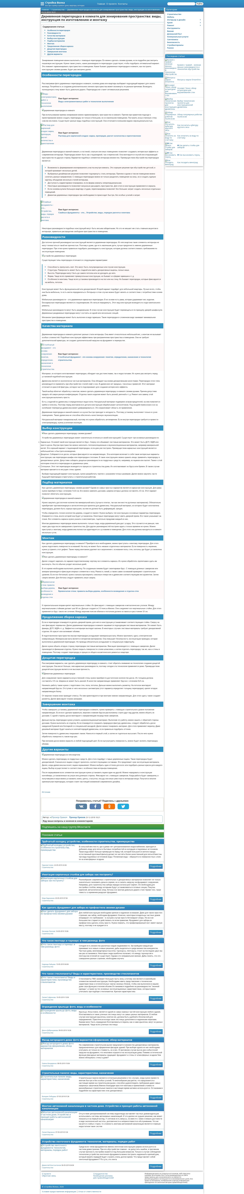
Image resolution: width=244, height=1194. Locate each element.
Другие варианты (54, 54)
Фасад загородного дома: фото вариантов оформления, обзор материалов (87, 1039)
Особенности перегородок (58, 30)
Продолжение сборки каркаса (60, 46)
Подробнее (155, 866)
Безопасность (173, 42)
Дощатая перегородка (57, 49)
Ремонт (170, 25)
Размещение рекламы (103, 1176)
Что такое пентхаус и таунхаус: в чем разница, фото (73, 940)
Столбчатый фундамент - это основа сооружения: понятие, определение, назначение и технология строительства (104, 358)
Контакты (122, 3)
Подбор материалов (56, 41)
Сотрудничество (100, 1174)
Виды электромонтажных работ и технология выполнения (86, 101)
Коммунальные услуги (177, 36)
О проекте (111, 3)
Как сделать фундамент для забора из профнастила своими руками (83, 907)
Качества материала (56, 36)
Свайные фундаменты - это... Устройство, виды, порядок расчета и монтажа (94, 212)
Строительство (47, 867)
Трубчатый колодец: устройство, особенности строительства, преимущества (88, 841)
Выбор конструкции (56, 38)
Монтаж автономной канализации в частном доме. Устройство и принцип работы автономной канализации (99, 1107)
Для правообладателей (103, 1178)
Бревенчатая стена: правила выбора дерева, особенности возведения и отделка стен (98, 591)
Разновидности (54, 33)
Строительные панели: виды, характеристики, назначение (78, 1072)
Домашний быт (174, 34)
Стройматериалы (175, 45)
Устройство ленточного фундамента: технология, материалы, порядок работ (88, 1141)
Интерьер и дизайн (176, 20)
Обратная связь (49, 1176)
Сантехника (172, 39)
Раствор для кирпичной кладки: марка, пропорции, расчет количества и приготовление (99, 136)
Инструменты (173, 28)
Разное (170, 48)
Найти (199, 4)
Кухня (169, 22)
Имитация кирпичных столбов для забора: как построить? (77, 874)
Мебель (170, 17)
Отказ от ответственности (89, 1191)
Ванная (170, 31)
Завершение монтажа (57, 51)
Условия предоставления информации (59, 1191)
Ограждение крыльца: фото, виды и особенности (72, 1006)
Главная (101, 3)
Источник (46, 792)
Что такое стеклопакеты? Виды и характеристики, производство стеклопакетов (90, 973)
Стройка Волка (55, 2)
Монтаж (50, 43)
